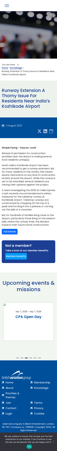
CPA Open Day (28, 317)
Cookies (39, 413)
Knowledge (16, 67)
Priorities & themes (12, 395)
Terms (38, 403)
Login (9, 413)
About (9, 388)
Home (5, 67)
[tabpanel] (28, 321)
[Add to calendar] (51, 131)
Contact (11, 408)
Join (8, 403)
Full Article (10, 231)
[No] (53, 441)
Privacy (38, 408)
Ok (29, 446)
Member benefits (16, 256)
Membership (42, 382)
